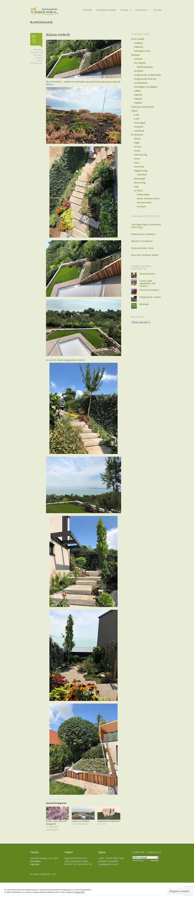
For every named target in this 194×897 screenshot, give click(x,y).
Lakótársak (139, 130)
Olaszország (139, 182)
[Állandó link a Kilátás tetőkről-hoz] (83, 77)
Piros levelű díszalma (149, 290)
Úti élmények (137, 134)
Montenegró (139, 178)
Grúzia (137, 158)
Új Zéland (138, 190)
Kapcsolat (34, 864)
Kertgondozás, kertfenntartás (147, 74)
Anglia (136, 142)
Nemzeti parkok (144, 202)
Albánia (137, 138)
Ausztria (137, 146)
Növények (141, 206)
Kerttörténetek (37, 52)
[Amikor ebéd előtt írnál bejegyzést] (57, 813)
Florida (137, 150)
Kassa (136, 162)
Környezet (138, 126)
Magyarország (140, 170)
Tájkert (134, 110)
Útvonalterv (35, 861)
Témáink (123, 10)
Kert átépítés (140, 63)
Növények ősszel (147, 273)
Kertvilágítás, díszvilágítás (145, 86)
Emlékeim (138, 43)
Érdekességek (143, 194)
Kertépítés (138, 71)
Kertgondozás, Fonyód (149, 297)
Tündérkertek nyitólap (106, 10)
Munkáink (38, 55)
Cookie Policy (79, 892)
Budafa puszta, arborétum (143, 234)
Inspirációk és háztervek (108, 821)
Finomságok (139, 122)
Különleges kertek (142, 51)
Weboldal (87, 10)
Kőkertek (138, 94)
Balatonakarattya (145, 67)
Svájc (136, 186)
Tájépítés (138, 102)
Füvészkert (142, 174)
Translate (154, 860)
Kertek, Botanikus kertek (148, 198)
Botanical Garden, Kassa (142, 248)
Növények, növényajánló (142, 106)
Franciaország (140, 154)
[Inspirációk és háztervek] (108, 813)
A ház (136, 114)
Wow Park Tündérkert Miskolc (145, 255)
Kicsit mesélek (137, 39)
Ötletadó (138, 98)
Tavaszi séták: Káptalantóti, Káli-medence (147, 283)
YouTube (157, 10)
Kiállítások (138, 47)
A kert (136, 118)
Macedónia (139, 166)
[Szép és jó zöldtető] (83, 813)
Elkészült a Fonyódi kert (142, 241)
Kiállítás (137, 90)
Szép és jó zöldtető (80, 821)
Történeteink (140, 10)
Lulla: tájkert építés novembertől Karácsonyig (146, 225)
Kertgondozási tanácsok (145, 78)
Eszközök (138, 59)
